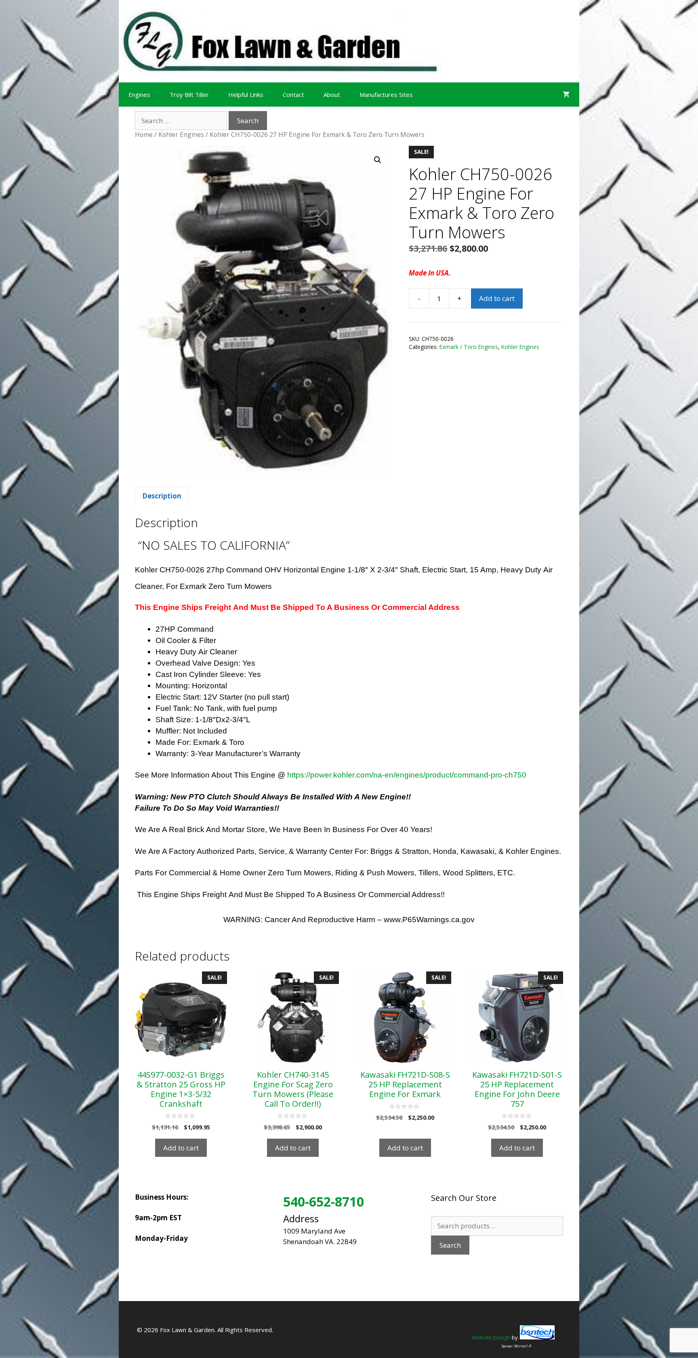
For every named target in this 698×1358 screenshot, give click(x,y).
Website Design (491, 1337)
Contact (293, 94)
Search (450, 1245)
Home (144, 134)
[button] (377, 160)
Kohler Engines (181, 134)
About (332, 94)
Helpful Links (245, 94)
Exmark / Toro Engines (468, 347)
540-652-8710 (323, 1201)
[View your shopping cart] (566, 94)
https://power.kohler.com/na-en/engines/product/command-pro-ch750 (406, 775)
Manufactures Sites (386, 94)
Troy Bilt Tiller (189, 94)
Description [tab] (161, 495)
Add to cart (497, 298)
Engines (139, 94)
